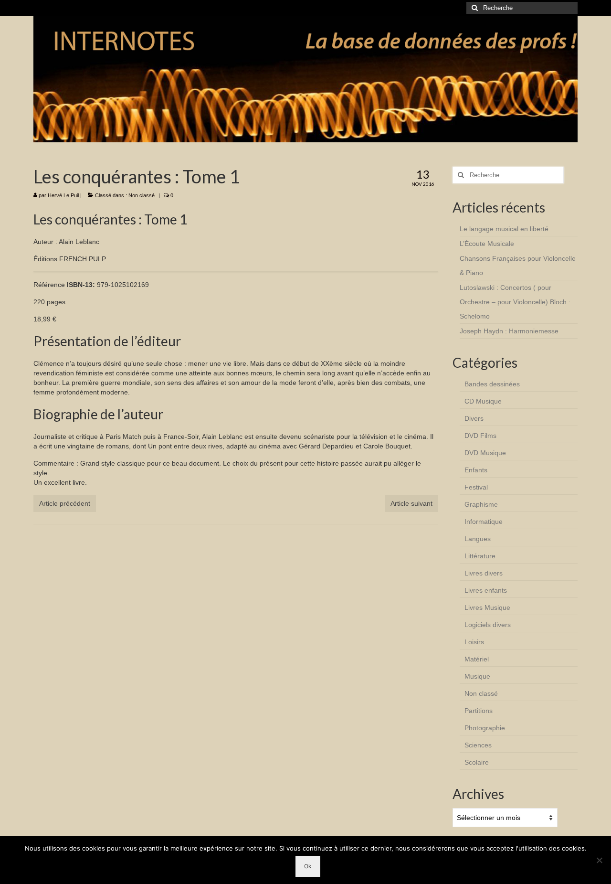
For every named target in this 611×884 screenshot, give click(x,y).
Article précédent (64, 503)
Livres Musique (487, 607)
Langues (477, 539)
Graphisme (481, 504)
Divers (474, 418)
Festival (476, 487)
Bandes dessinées (492, 384)
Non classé (141, 195)
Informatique (483, 521)
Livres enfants (485, 590)
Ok (308, 866)
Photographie (484, 728)
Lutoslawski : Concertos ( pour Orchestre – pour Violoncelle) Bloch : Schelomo (515, 302)
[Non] (599, 860)
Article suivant (411, 503)
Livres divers (483, 573)
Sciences (478, 745)
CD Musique (483, 401)
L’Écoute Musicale (487, 243)
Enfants (475, 470)
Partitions (478, 710)
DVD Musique (485, 453)
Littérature (479, 556)
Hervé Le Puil (63, 195)
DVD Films (480, 435)
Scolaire (476, 762)
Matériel (476, 659)
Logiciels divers (487, 624)
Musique (477, 676)
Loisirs (474, 642)
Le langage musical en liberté (504, 229)
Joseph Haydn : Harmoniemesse (509, 331)
